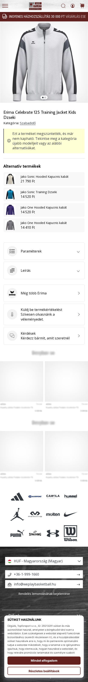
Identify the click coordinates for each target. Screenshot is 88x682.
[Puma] (17, 533)
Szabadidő (28, 123)
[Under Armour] (53, 533)
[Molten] (53, 514)
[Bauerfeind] (35, 496)
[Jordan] (17, 514)
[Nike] (70, 514)
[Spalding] (35, 533)
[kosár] (82, 6)
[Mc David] (35, 514)
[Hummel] (70, 496)
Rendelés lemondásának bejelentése (44, 594)
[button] (44, 251)
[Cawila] (53, 496)
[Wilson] (70, 533)
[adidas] (17, 496)
